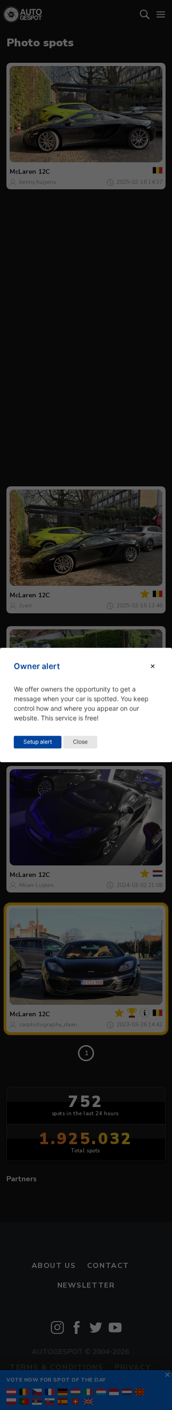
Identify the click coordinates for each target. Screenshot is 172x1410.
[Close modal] (152, 666)
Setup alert (37, 741)
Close (80, 741)
